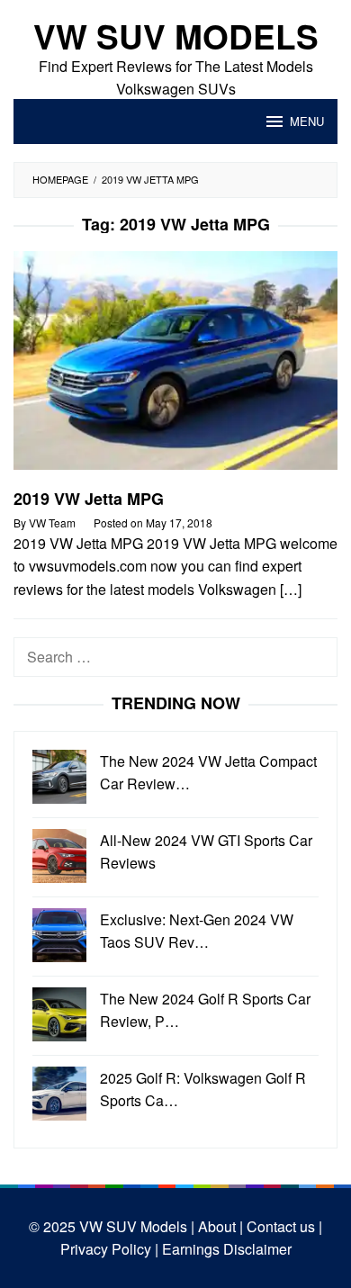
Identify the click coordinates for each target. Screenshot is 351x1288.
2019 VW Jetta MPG (89, 498)
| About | (215, 1226)
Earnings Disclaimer (225, 1248)
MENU (307, 121)
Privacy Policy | (109, 1248)
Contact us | (282, 1226)
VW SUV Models (176, 35)
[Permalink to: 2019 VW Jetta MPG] (176, 367)
